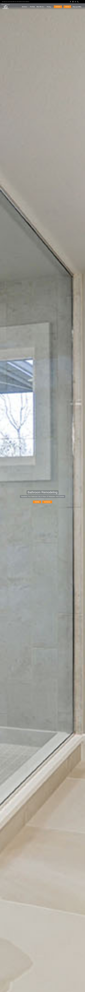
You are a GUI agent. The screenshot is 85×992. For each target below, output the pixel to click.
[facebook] (70, 1)
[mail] (75, 1)
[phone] (78, 1)
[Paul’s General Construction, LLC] (5, 4)
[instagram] (73, 1)
